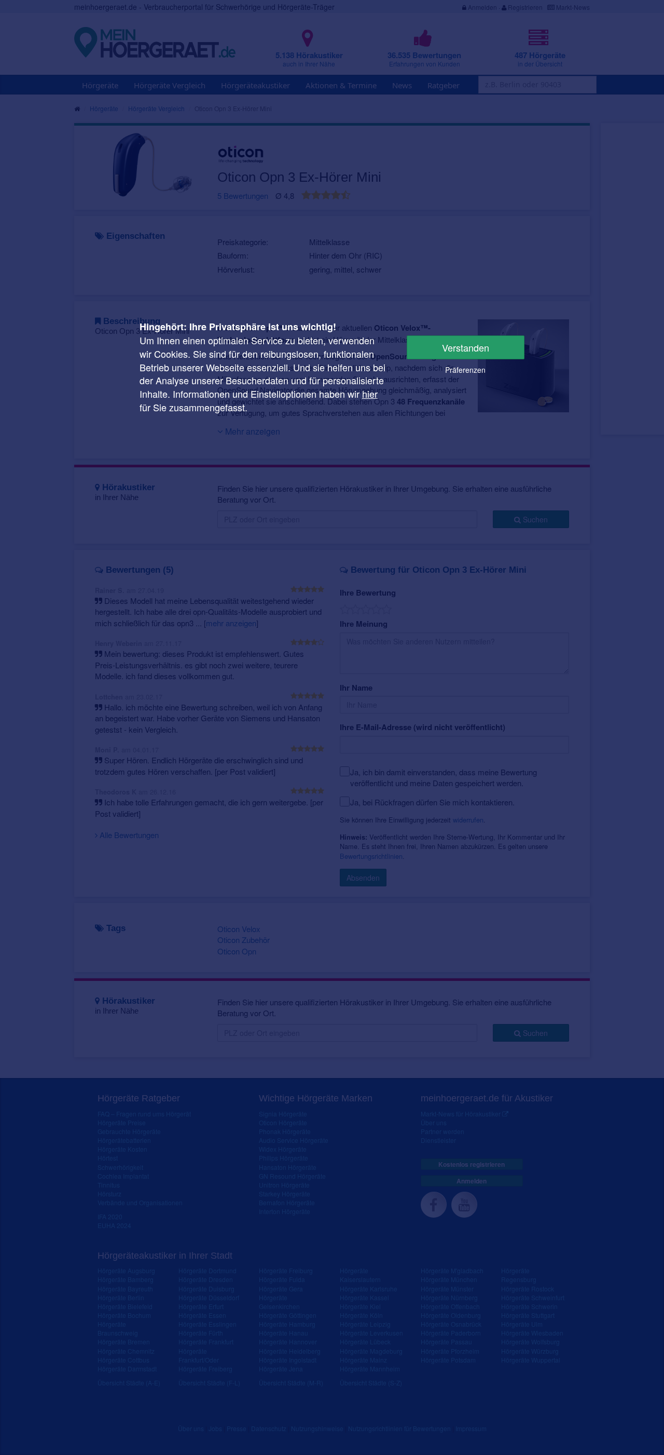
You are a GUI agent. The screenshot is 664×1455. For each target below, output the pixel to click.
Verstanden (465, 347)
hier (370, 393)
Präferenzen (465, 370)
